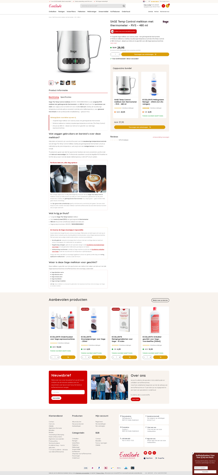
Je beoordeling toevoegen (161, 137)
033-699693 (155, 5)
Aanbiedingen (76, 426)
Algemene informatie (55, 428)
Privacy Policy (100, 473)
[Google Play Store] (160, 458)
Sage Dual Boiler (57, 279)
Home (50, 17)
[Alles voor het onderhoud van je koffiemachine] (130, 455)
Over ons (51, 424)
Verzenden (205, 472)
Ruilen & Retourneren (55, 437)
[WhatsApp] (154, 453)
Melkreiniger (92, 12)
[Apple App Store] (148, 458)
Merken (156, 11)
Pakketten (81, 12)
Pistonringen (76, 456)
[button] (139, 127)
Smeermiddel (103, 12)
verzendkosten (123, 50)
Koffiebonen (115, 12)
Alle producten (76, 422)
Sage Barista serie (57, 274)
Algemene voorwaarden (56, 439)
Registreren (99, 422)
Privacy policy (53, 441)
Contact (51, 422)
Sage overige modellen (59, 281)
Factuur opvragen (101, 443)
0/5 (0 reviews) (123, 140)
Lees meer (113, 43)
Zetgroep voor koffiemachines (81, 453)
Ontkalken (52, 12)
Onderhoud (126, 12)
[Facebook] (145, 453)
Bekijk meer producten (160, 300)
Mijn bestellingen (101, 424)
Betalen (51, 432)
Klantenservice (164, 11)
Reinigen (61, 12)
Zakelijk (150, 11)
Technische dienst (54, 443)
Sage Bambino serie (58, 272)
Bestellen (51, 430)
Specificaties (66, 97)
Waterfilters (71, 12)
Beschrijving (54, 97)
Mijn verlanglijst (100, 426)
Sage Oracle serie (57, 276)
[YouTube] (150, 453)
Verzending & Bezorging (56, 434)
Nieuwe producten (78, 424)
